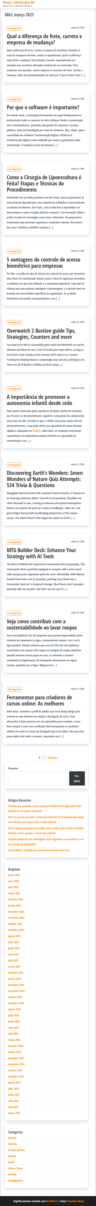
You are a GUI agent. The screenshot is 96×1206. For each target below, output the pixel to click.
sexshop (12, 1174)
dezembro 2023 (16, 1058)
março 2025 (14, 966)
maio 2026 (13, 881)
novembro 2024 (16, 991)
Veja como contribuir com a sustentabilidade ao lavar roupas (42, 624)
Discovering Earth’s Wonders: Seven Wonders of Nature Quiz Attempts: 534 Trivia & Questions (45, 479)
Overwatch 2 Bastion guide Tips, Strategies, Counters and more (41, 333)
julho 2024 (13, 1015)
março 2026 (14, 893)
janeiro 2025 (14, 979)
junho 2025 (14, 948)
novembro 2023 (16, 1064)
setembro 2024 (16, 1003)
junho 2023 (14, 1094)
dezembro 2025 (16, 911)
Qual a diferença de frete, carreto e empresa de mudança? (44, 39)
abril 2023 (13, 1107)
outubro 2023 (15, 1070)
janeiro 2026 (14, 905)
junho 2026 (14, 875)
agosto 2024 (14, 1009)
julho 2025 (13, 942)
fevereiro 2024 (15, 1046)
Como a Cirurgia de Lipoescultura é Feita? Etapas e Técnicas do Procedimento (44, 183)
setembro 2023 (16, 1076)
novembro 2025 (16, 917)
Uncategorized (14, 28)
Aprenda (12, 1144)
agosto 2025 (14, 936)
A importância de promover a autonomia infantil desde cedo (39, 400)
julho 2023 (13, 1088)
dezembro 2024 (16, 985)
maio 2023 (13, 1101)
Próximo (52, 757)
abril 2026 (13, 887)
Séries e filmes (15, 1168)
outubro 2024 (15, 997)
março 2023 (14, 1113)
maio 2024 (13, 1027)
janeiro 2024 (14, 1052)
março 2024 (14, 1040)
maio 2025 (13, 954)
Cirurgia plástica (16, 1150)
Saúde (11, 1162)
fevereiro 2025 (15, 972)
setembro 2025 (16, 930)
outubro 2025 (15, 924)
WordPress (52, 1201)
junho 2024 (14, 1021)
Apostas (12, 1138)
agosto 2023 (14, 1082)
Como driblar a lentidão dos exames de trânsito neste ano (38, 850)
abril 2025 (13, 960)
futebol (12, 1156)
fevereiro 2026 (15, 899)
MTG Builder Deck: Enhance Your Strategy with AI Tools (41, 553)
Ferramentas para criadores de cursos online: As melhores (39, 700)
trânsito (36, 431)
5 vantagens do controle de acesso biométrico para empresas (43, 262)
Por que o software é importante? (43, 107)
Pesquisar (13, 768)
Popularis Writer (75, 1201)
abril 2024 (13, 1033)
